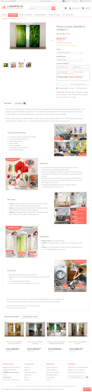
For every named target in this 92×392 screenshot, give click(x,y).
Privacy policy (50, 377)
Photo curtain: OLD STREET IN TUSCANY (77, 342)
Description (8, 103)
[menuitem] (42, 8)
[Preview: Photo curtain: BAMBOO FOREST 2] (6, 65)
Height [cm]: (77, 67)
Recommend (82, 88)
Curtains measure (51, 367)
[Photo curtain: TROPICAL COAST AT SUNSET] (14, 329)
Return (26, 377)
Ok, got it (87, 389)
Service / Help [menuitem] (85, 1)
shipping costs (38, 386)
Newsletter (27, 375)
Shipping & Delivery (30, 372)
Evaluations (20, 103)
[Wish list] (66, 8)
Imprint (48, 380)
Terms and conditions (53, 372)
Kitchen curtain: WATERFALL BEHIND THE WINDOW (57, 342)
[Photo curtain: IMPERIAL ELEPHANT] (35, 329)
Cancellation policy (52, 375)
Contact (26, 380)
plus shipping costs (66, 42)
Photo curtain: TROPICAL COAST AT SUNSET (14, 342)
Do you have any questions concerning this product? (23, 306)
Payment (27, 370)
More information (58, 389)
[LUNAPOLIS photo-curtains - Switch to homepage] (12, 8)
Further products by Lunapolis (16, 308)
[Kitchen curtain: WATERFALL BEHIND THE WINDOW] (56, 329)
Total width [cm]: (62, 67)
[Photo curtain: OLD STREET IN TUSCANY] (78, 329)
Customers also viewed (30, 316)
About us (27, 367)
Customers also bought (11, 316)
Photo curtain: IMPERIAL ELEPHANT (35, 342)
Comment (71, 88)
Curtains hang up (51, 370)
